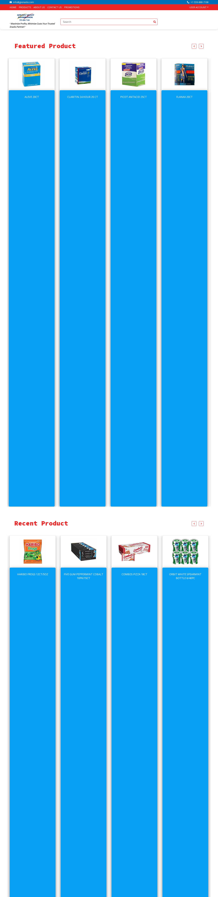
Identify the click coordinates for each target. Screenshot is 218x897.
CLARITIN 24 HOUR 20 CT (32, 97)
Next (201, 46)
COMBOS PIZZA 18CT (83, 574)
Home (13, 7)
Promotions (71, 7)
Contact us (54, 7)
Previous (194, 46)
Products (25, 7)
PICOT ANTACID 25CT (83, 97)
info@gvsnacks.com (23, 2)
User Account (198, 7)
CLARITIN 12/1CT (185, 574)
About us (39, 7)
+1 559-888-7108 (199, 2)
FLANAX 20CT (134, 97)
